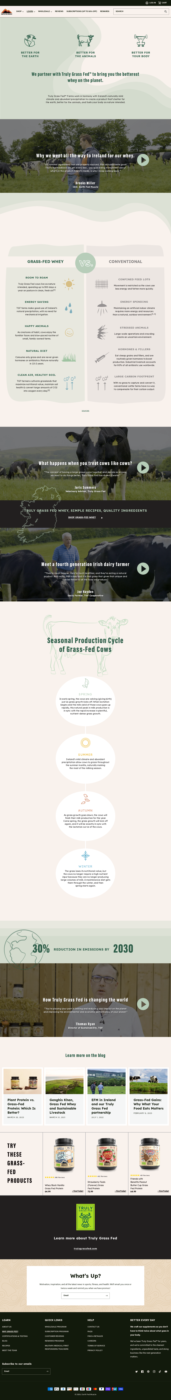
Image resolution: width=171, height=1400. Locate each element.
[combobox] (141, 12)
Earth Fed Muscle (89, 1394)
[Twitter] (136, 1372)
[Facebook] (142, 1372)
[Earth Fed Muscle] (6, 12)
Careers (92, 1341)
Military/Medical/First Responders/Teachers (57, 1347)
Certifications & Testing (15, 1336)
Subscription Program (57, 1332)
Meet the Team (9, 1351)
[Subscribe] (107, 1296)
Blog (4, 1341)
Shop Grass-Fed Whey (82, 517)
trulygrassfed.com (85, 1249)
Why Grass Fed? (10, 1332)
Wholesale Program (55, 1327)
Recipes (6, 1346)
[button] (162, 3)
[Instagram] (154, 1372)
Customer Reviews (54, 1336)
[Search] (165, 11)
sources (85, 410)
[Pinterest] (148, 1372)
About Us (6, 1327)
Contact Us (93, 1327)
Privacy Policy (95, 1351)
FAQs (90, 1332)
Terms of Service (96, 1346)
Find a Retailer (95, 1336)
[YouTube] (166, 1372)
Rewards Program (54, 1341)
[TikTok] (160, 1372)
